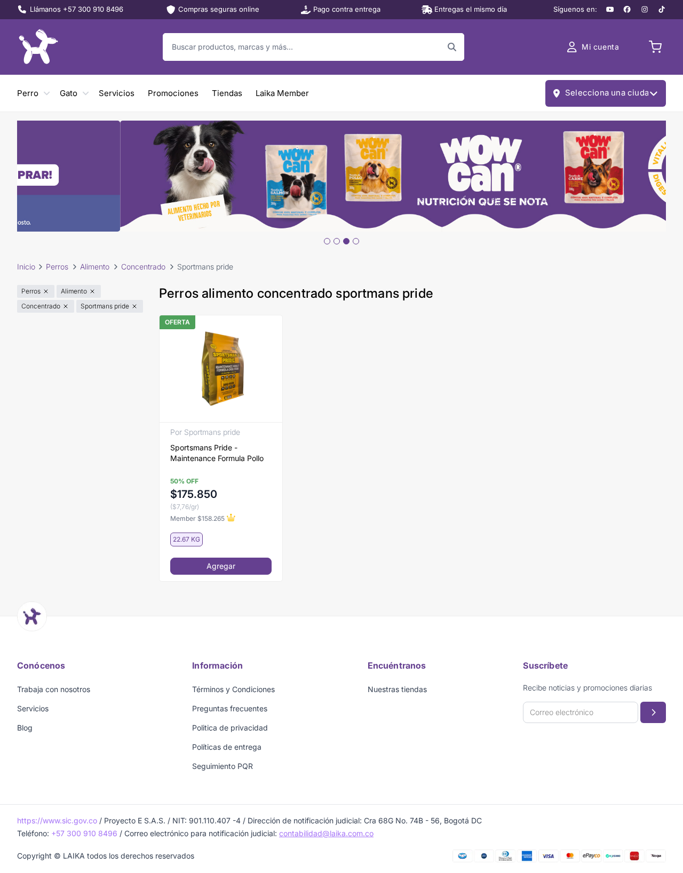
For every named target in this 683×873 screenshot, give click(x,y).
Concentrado (143, 266)
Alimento (94, 266)
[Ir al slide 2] (336, 241)
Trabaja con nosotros (53, 689)
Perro (27, 93)
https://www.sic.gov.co (57, 820)
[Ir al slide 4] (356, 241)
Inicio (26, 266)
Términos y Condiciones (233, 689)
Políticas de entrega (226, 746)
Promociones (173, 93)
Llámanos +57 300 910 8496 (76, 9)
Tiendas (227, 93)
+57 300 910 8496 (84, 833)
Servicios (116, 93)
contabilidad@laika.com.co (326, 833)
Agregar (221, 565)
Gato (68, 93)
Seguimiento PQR (222, 766)
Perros (57, 266)
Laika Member (282, 93)
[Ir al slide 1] (327, 241)
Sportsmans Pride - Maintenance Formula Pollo (217, 453)
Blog (25, 727)
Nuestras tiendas (397, 689)
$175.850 (193, 494)
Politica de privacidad (230, 727)
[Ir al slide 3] (346, 241)
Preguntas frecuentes (229, 708)
